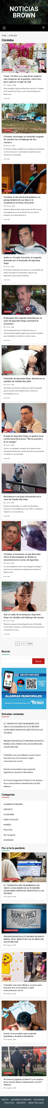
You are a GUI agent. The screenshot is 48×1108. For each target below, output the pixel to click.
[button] (4, 27)
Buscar (6, 651)
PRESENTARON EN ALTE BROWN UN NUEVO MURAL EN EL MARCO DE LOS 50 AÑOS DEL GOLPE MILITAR (24, 744)
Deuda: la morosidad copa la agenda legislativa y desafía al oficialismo (19, 770)
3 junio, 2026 (10, 445)
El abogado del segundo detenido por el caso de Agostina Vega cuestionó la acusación (23, 321)
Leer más (7, 98)
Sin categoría (9, 835)
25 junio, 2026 (10, 206)
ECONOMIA (9, 814)
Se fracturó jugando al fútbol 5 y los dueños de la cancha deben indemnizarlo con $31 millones (23, 783)
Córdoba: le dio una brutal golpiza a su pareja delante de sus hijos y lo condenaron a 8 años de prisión (22, 200)
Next (30, 644)
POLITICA (8, 830)
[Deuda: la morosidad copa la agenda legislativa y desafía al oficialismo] (24, 1015)
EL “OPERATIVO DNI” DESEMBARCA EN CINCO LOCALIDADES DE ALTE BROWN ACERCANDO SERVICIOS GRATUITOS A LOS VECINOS (23, 728)
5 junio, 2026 (10, 266)
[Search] (43, 27)
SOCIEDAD (8, 70)
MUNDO (7, 824)
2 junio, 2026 (10, 503)
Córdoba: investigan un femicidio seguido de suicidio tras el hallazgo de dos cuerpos (24, 139)
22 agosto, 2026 (11, 897)
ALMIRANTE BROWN (13, 804)
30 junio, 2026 (10, 146)
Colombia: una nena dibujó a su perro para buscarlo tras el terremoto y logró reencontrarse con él (22, 758)
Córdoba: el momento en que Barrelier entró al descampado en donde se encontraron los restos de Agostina (22, 557)
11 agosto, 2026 (11, 85)
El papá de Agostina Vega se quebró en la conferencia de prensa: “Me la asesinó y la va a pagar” (24, 439)
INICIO (5, 1099)
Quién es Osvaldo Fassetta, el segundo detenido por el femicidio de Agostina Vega (22, 260)
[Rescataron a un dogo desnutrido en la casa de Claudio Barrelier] (24, 478)
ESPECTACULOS (11, 819)
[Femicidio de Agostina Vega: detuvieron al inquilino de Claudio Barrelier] (24, 360)
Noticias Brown (24, 12)
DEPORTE (8, 809)
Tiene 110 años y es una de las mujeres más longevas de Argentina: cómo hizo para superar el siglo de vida (23, 79)
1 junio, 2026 (10, 621)
